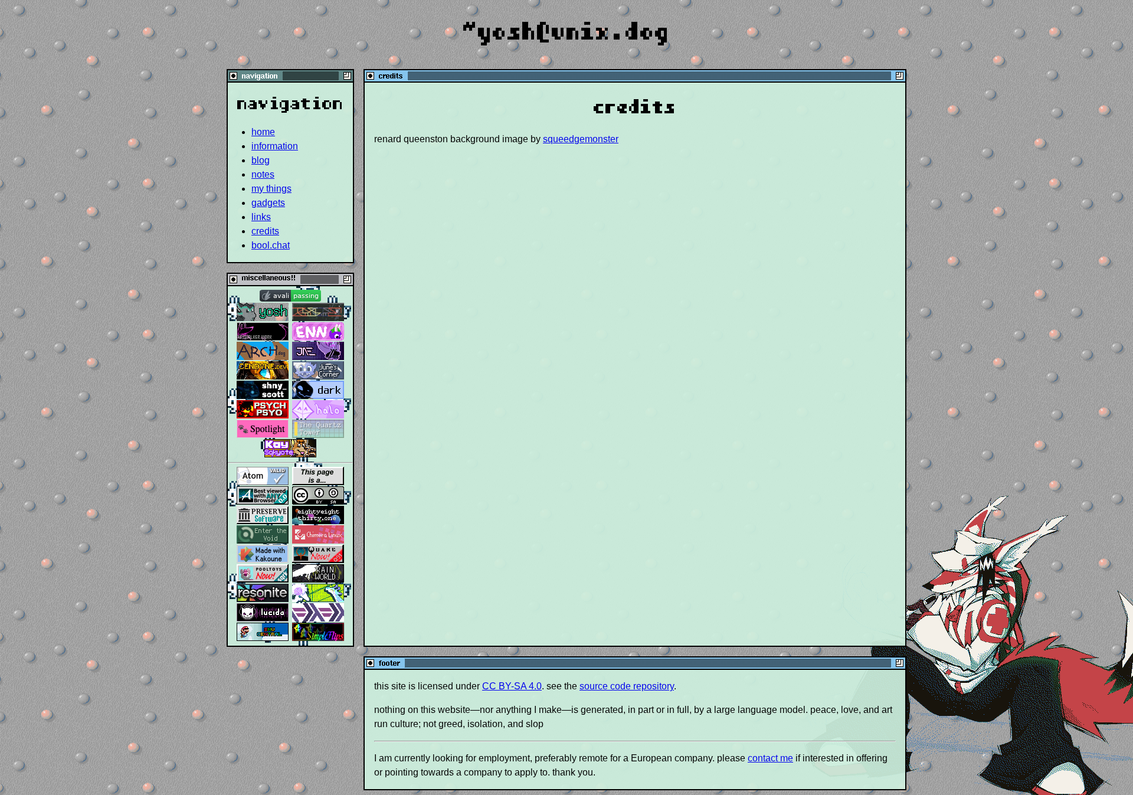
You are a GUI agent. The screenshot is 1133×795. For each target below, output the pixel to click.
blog (260, 160)
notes (262, 174)
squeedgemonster (580, 139)
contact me (770, 758)
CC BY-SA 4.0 (512, 686)
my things (271, 189)
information (274, 146)
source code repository (626, 686)
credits (265, 231)
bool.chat (270, 245)
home (263, 132)
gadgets (268, 203)
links (261, 217)
